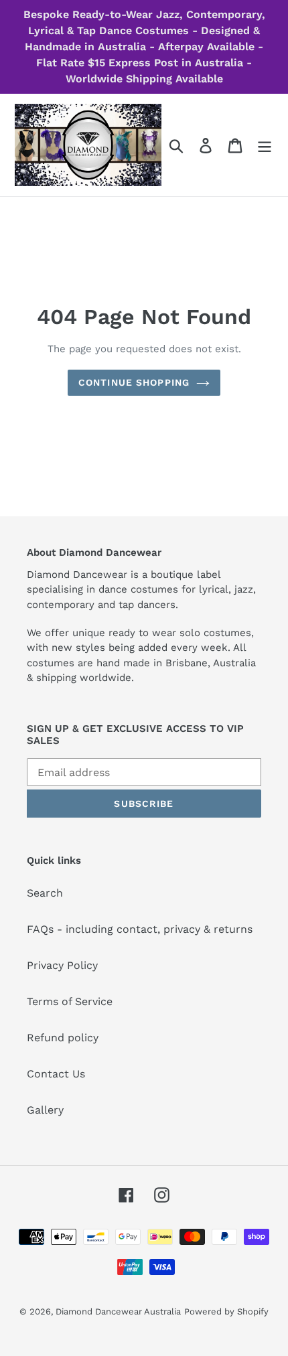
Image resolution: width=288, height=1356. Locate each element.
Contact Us (56, 1073)
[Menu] (264, 145)
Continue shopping (134, 382)
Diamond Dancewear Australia (118, 1311)
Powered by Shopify (226, 1311)
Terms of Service (70, 1001)
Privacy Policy (62, 965)
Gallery (45, 1110)
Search (45, 893)
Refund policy (62, 1037)
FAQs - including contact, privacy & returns (140, 929)
